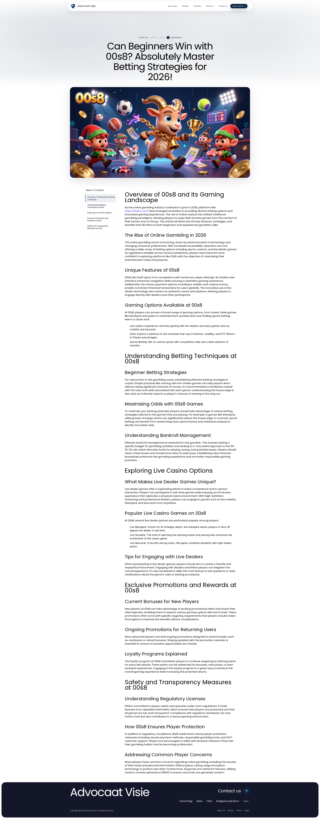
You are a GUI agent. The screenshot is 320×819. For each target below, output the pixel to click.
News (199, 801)
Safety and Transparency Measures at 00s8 (97, 227)
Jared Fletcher (176, 37)
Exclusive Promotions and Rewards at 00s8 (97, 219)
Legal (246, 810)
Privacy (231, 810)
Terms (239, 810)
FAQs (209, 801)
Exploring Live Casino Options (99, 213)
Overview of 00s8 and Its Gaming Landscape (101, 198)
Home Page (186, 801)
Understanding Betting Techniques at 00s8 (96, 206)
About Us (221, 810)
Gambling (143, 37)
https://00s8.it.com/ (136, 210)
